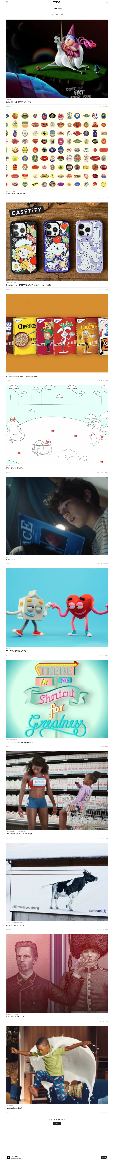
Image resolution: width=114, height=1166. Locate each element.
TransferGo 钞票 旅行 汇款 (12, 1014)
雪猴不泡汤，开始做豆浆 (14, 468)
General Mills (15, 374)
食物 (7, 191)
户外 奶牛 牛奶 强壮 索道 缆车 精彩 (14, 922)
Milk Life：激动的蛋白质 (14, 1108)
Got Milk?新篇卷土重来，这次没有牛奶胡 (19, 834)
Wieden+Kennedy (17, 557)
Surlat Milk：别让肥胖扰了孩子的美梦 (18, 102)
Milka (10, 557)
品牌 (7, 465)
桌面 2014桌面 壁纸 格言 (11, 739)
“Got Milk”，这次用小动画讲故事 (17, 651)
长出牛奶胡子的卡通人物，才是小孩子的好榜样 (22, 376)
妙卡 (7, 557)
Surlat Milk (8, 99)
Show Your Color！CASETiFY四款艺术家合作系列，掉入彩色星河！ (28, 285)
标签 (10, 191)
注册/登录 (57, 1123)
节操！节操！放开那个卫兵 (15, 1017)
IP (9, 465)
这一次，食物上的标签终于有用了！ (18, 193)
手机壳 (14, 282)
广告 (10, 648)
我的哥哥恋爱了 (11, 559)
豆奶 (12, 465)
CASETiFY (9, 282)
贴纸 (14, 191)
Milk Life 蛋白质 (9, 1105)
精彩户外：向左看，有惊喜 (15, 925)
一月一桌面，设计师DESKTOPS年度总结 (19, 742)
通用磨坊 (9, 374)
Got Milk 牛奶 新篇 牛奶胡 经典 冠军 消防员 (15, 831)
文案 (14, 648)
